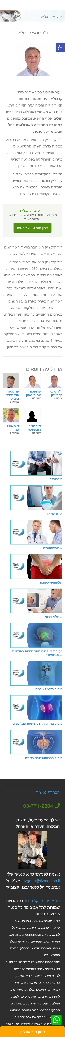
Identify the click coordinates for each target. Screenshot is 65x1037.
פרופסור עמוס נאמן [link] (33, 393)
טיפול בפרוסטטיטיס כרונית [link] (43, 758)
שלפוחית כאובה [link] (51, 582)
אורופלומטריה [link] (52, 548)
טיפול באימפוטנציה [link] (48, 689)
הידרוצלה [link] (55, 479)
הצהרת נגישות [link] (48, 792)
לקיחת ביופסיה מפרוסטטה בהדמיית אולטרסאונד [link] (37, 653)
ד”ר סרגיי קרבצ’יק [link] (55, 393)
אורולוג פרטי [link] (53, 617)
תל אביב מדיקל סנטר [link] (42, 900)
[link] (60, 47)
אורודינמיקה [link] (54, 513)
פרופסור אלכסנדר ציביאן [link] (12, 395)
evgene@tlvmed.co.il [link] (41, 880)
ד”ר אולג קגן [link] (13, 428)
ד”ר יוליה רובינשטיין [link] (34, 428)
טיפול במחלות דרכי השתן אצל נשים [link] (37, 723)
